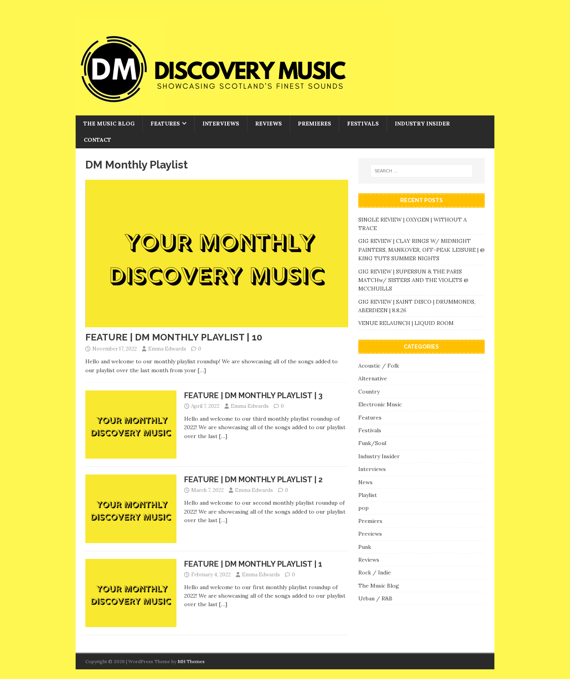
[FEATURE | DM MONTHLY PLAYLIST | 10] (216, 323)
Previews (370, 533)
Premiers (370, 520)
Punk (364, 546)
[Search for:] (421, 170)
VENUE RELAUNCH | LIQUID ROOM (406, 323)
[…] (202, 370)
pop (363, 507)
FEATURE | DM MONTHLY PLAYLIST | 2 (253, 479)
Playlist (367, 495)
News (365, 482)
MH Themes (191, 661)
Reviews (268, 123)
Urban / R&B (375, 598)
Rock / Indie (374, 572)
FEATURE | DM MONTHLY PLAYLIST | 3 (253, 395)
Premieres (314, 123)
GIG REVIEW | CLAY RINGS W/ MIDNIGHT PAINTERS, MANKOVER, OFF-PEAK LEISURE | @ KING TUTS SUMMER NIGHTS (421, 249)
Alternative (372, 378)
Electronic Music (380, 404)
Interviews (220, 123)
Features (165, 123)
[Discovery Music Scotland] (235, 111)
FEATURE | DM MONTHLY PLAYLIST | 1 (253, 564)
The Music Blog (109, 123)
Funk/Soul (372, 443)
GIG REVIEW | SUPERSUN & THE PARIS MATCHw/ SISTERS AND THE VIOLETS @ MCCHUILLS (413, 280)
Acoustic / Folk (378, 365)
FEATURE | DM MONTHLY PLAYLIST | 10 (173, 337)
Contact (97, 139)
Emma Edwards (167, 349)
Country (369, 391)
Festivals (363, 123)
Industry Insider (422, 123)
